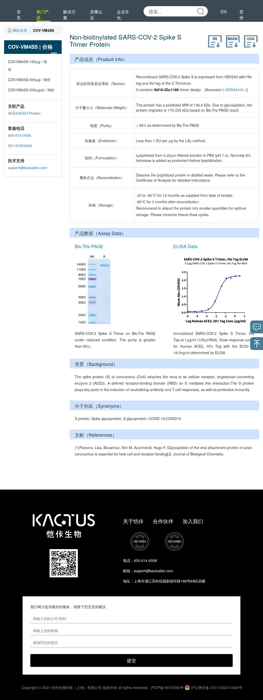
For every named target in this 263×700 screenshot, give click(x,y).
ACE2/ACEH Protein (24, 113)
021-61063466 (20, 145)
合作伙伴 (163, 521)
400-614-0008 (19, 135)
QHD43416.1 (236, 89)
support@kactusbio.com (27, 167)
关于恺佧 (133, 521)
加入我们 (193, 521)
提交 (131, 660)
